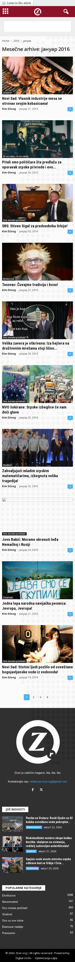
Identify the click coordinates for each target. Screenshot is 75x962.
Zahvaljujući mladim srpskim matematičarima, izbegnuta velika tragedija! (30, 475)
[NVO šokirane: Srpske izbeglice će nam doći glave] (37, 384)
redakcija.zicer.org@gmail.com (48, 781)
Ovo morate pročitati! (14, 220)
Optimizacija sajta (46, 958)
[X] (42, 790)
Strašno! (7, 92)
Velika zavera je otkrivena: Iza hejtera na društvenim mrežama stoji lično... (35, 346)
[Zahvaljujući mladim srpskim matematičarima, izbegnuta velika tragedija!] (37, 448)
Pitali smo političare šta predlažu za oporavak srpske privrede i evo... (31, 164)
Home (5, 41)
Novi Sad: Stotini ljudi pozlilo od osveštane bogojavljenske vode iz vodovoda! (37, 669)
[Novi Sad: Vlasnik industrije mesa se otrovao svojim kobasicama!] (37, 75)
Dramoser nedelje (12, 926)
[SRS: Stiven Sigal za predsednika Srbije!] (37, 203)
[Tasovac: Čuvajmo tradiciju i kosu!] (37, 262)
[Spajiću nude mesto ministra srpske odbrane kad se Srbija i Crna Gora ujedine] (12, 865)
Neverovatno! (34, 827)
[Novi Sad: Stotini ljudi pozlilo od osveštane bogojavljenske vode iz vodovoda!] (37, 644)
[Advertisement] (37, 26)
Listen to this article (19, 3)
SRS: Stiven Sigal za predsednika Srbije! (35, 226)
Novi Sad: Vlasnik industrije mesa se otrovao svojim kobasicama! (32, 101)
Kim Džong (9, 109)
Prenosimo (8, 933)
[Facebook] (33, 790)
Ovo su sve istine (12, 920)
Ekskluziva (8, 278)
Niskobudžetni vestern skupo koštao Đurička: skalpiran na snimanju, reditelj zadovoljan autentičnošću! (49, 842)
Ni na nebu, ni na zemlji (16, 156)
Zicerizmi (8, 597)
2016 (16, 41)
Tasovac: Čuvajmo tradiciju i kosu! (30, 284)
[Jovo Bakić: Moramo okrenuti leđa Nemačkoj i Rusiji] (37, 516)
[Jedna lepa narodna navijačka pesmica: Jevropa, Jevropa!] (37, 580)
